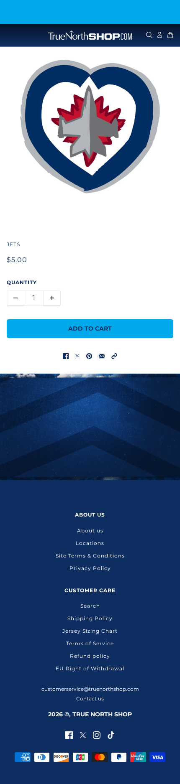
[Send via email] (101, 356)
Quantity (22, 282)
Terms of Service (90, 643)
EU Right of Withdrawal (90, 668)
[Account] (160, 35)
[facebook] (69, 734)
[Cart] (170, 35)
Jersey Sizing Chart (90, 631)
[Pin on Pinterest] (89, 356)
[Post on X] (77, 356)
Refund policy (90, 656)
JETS (13, 244)
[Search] (149, 35)
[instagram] (97, 734)
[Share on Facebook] (65, 356)
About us (90, 530)
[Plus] (52, 298)
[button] (114, 356)
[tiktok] (111, 734)
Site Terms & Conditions (90, 555)
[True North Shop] (90, 35)
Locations (90, 543)
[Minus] (15, 298)
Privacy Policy (90, 568)
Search (90, 606)
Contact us (90, 698)
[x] (83, 734)
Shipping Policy (90, 618)
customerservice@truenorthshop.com (90, 689)
